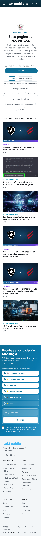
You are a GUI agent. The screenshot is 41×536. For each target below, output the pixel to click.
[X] (14, 455)
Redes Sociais (29, 104)
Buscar (21, 71)
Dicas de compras (13, 104)
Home (5, 503)
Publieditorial (26, 489)
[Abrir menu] (4, 3)
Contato (25, 507)
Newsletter (7, 514)
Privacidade (26, 510)
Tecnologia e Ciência (29, 479)
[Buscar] (32, 4)
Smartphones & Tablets (12, 83)
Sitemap (6, 517)
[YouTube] (11, 455)
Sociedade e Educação (26, 484)
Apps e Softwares (25, 78)
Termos (24, 514)
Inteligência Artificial (20, 89)
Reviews (21, 109)
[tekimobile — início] (18, 3)
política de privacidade (13, 431)
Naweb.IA (13, 532)
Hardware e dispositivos (20, 99)
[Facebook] (4, 455)
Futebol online (32, 94)
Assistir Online (8, 507)
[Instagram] (7, 455)
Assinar (20, 420)
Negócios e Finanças (29, 475)
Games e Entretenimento (13, 94)
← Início (12, 78)
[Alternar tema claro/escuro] (36, 3)
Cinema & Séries (31, 83)
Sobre (24, 503)
